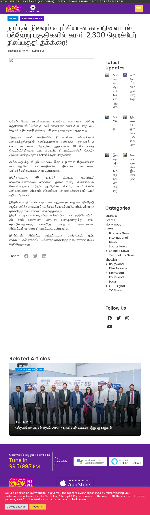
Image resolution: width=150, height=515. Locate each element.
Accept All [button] (38, 506)
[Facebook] (109, 318)
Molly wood (113, 224)
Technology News (121, 255)
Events (110, 220)
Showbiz (111, 260)
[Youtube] (109, 326)
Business (111, 216)
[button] (139, 8)
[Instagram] (127, 318)
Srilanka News (32, 18)
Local (113, 281)
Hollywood (116, 273)
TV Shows (116, 290)
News (13, 18)
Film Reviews (118, 268)
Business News (119, 233)
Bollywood (116, 264)
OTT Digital (117, 286)
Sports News (118, 246)
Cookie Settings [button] (16, 506)
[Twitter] (118, 318)
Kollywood (116, 277)
